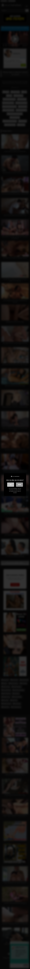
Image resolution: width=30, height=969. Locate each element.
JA (10, 484)
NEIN (19, 484)
